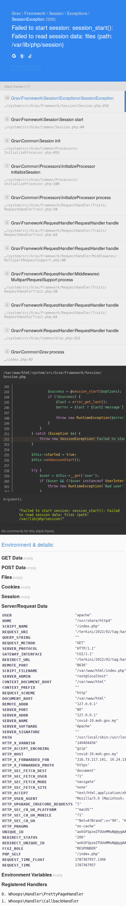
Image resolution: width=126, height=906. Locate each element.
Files (6, 577)
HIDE (34, 68)
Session (10, 596)
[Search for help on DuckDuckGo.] (22, 55)
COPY (18, 68)
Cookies (10, 586)
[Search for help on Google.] (14, 55)
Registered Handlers (24, 884)
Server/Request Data (24, 606)
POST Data (13, 567)
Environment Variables (26, 874)
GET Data (12, 557)
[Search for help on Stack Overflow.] (30, 55)
